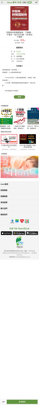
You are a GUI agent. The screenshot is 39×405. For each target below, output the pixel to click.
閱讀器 (29, 2)
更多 (19, 97)
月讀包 (24, 2)
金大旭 (18, 51)
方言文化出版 (20, 54)
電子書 (19, 2)
